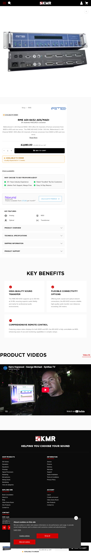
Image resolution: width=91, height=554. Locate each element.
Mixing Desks (6, 479)
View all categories (8, 485)
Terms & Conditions (53, 477)
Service (49, 462)
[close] (76, 518)
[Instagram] (4, 527)
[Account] (81, 3)
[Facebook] (10, 527)
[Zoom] (86, 11)
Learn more (17, 530)
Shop (23, 108)
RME (29, 108)
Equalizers (5, 467)
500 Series (5, 462)
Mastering (5, 474)
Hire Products (6, 505)
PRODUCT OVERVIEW (13, 228)
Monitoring (5, 482)
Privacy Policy (51, 479)
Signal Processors (7, 472)
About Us (5, 497)
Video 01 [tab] (86, 355)
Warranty (49, 469)
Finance (49, 464)
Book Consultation (7, 495)
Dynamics (5, 464)
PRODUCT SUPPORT (12, 251)
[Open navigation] (4, 3)
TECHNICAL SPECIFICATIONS (16, 236)
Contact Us (5, 507)
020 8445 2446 (6, 523)
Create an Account (52, 497)
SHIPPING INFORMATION (14, 243)
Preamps (5, 469)
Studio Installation (52, 474)
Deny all (47, 536)
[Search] (9, 3)
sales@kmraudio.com (8, 521)
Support (49, 472)
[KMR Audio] (45, 3)
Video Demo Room (8, 502)
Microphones (6, 477)
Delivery (49, 467)
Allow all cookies (24, 542)
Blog (3, 500)
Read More (33, 137)
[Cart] (86, 3)
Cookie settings (24, 536)
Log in (49, 495)
